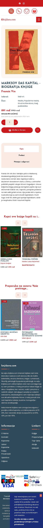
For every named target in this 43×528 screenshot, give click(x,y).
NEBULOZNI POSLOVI (6, 260)
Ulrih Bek (4, 336)
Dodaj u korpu (18, 130)
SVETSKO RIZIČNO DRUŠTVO (9, 333)
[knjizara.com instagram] (24, 3)
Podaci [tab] (21, 155)
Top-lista (36, 440)
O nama (4, 433)
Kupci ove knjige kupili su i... (21, 216)
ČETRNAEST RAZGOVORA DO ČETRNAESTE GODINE (32, 334)
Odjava (4, 461)
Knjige (34, 433)
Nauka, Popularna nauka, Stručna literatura (28, 102)
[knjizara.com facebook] (20, 3)
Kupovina (5, 440)
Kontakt (4, 437)
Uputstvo (5, 457)
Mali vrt (21, 96)
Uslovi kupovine (5, 446)
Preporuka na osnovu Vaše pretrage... (21, 287)
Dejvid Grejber (6, 263)
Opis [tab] (21, 149)
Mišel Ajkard (26, 338)
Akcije (34, 444)
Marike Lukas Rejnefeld (30, 261)
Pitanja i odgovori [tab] (21, 162)
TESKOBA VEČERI (30, 259)
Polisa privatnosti (6, 452)
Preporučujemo (37, 437)
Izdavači (35, 448)
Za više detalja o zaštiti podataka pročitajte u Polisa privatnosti (26, 522)
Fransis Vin (8, 91)
